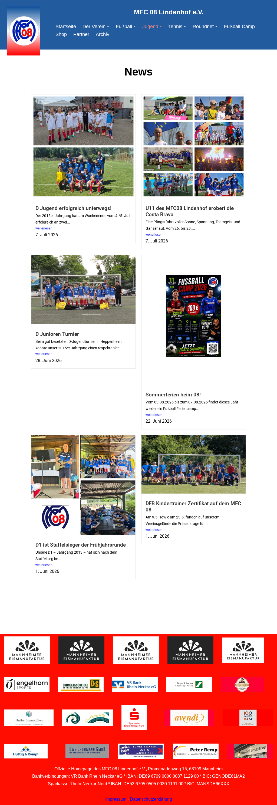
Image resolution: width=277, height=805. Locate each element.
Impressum (115, 799)
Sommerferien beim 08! (173, 395)
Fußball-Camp (239, 26)
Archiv (102, 34)
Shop (61, 34)
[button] (108, 26)
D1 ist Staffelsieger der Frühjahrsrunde (80, 545)
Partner (81, 34)
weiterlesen (43, 228)
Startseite (65, 26)
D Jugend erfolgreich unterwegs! (73, 208)
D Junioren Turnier (57, 334)
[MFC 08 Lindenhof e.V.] (22, 30)
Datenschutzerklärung (151, 799)
